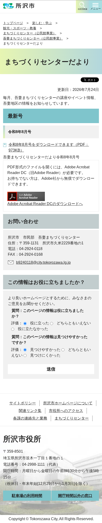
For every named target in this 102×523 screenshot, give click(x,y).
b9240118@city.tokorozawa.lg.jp (43, 262)
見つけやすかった (45, 350)
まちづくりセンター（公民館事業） (29, 33)
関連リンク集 (30, 411)
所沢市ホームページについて (68, 403)
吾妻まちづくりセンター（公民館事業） (33, 38)
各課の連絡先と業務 (30, 418)
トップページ (13, 23)
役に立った (39, 323)
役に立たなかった (33, 329)
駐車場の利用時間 (27, 496)
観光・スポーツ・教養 (19, 28)
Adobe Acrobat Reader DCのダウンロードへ (45, 204)
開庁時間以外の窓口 (75, 496)
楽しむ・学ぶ (42, 23)
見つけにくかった (45, 355)
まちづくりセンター (72, 418)
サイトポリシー (22, 403)
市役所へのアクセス (66, 411)
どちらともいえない (74, 323)
